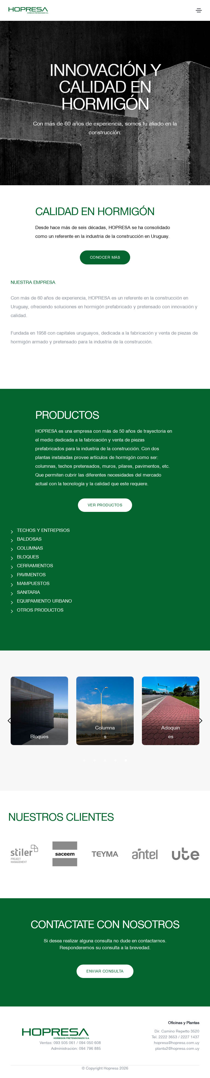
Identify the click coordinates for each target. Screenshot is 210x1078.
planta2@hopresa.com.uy (177, 1048)
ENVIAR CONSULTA (105, 971)
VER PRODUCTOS (105, 505)
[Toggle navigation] (199, 10)
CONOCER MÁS (105, 257)
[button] (9, 721)
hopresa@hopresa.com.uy (176, 1042)
